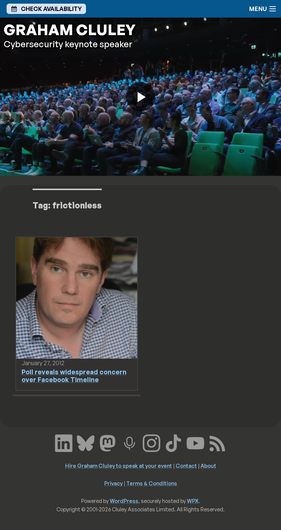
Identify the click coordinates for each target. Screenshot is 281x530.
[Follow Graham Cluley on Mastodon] (107, 442)
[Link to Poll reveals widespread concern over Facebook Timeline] (76, 297)
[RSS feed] (217, 442)
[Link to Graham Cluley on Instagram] (151, 442)
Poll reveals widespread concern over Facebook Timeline (74, 375)
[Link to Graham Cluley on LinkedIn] (63, 442)
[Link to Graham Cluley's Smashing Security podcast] (129, 442)
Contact (186, 465)
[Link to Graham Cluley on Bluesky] (85, 442)
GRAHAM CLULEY (69, 30)
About (208, 465)
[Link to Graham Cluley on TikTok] (173, 442)
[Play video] (140, 96)
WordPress (124, 500)
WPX (193, 500)
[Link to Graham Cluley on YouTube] (195, 442)
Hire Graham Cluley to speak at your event (118, 465)
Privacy (113, 483)
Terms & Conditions (151, 483)
